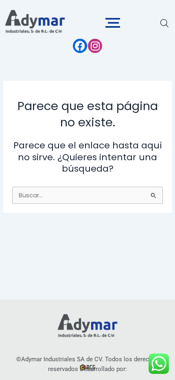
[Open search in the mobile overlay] (164, 23)
